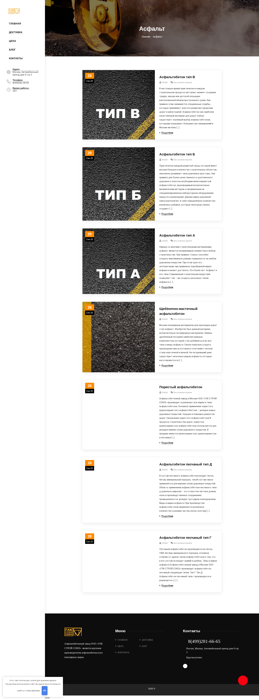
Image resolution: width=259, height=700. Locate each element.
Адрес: (16, 69)
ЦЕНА (121, 646)
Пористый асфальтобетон (180, 387)
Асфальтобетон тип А (177, 235)
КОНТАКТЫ (123, 652)
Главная (145, 36)
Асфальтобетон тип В (177, 77)
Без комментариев (183, 82)
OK (44, 691)
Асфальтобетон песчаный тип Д (185, 464)
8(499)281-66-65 (204, 641)
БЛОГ (144, 646)
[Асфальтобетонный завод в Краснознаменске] (23, 11)
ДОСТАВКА (147, 640)
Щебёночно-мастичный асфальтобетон (178, 311)
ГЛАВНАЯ (122, 640)
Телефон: (18, 80)
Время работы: (21, 88)
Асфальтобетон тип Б (177, 154)
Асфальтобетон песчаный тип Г (185, 538)
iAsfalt (165, 82)
